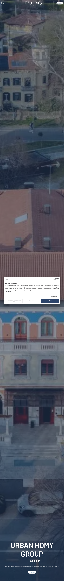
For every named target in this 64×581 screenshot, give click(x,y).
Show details (54, 296)
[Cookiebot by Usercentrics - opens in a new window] (53, 279)
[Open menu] (3, 3)
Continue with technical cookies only (14, 301)
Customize (31, 300)
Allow (50, 300)
